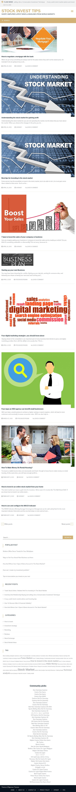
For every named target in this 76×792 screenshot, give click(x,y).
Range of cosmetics (42, 666)
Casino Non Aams (40, 692)
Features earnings (63, 655)
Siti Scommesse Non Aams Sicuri (40, 782)
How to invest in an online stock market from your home (22, 487)
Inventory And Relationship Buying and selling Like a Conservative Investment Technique (32, 595)
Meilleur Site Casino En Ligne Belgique (40, 748)
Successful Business (50, 670)
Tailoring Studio (59, 670)
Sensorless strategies (60, 666)
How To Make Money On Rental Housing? (17, 467)
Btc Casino (40, 742)
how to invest (27, 661)
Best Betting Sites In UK (40, 725)
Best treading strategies (8, 655)
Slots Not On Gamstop (40, 734)
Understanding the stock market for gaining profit (19, 118)
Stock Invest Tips (21, 11)
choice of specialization (25, 655)
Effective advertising (53, 655)
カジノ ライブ (40, 755)
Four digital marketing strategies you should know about (22, 336)
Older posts (8, 524)
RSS (64, 790)
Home (12, 790)
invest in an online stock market (20, 664)
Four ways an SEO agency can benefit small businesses (22, 409)
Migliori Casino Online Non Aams (40, 740)
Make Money (51, 664)
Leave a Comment (32, 66)
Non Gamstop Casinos (40, 690)
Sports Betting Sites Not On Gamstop (40, 709)
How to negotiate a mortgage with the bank (17, 56)
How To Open (62, 661)
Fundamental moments (49, 658)
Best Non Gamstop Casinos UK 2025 (40, 707)
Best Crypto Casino (40, 773)
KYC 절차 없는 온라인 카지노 (40, 757)
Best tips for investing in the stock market (17, 178)
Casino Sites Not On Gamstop (40, 727)
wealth (32, 673)
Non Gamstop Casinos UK (40, 711)
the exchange (13, 673)
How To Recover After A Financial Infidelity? (17, 603)
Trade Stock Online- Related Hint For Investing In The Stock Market (25, 590)
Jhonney (19, 66)
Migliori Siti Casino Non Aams (40, 761)
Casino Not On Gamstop (40, 704)
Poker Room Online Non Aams (40, 775)
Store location (41, 670)
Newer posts (66, 524)
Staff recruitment (13, 670)
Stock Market (26, 669)
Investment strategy (10, 626)
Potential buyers (25, 666)
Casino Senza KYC (40, 763)
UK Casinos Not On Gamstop (40, 715)
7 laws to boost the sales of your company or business (21, 237)
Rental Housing (51, 666)
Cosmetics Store (44, 655)
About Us (21, 790)
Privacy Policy (45, 790)
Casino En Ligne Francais (40, 780)
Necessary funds (62, 664)
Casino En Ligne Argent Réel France (40, 771)
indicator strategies (7, 664)
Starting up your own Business (13, 270)
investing (30, 664)
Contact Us (32, 790)
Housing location (59, 658)
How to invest (8, 621)
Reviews (7, 634)
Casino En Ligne (40, 752)
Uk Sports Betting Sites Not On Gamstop (40, 736)
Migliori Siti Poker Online (40, 750)
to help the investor (21, 673)
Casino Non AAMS (40, 696)
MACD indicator (42, 664)
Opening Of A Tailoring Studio (14, 666)
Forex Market (26, 658)
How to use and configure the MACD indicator (18, 506)
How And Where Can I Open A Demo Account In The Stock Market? (25, 607)
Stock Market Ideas (10, 642)
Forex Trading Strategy (38, 658)
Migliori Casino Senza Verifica (40, 765)
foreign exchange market (14, 658)
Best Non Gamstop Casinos (40, 723)
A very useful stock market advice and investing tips (48, 2)
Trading (28, 673)
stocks (36, 670)
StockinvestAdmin (21, 279)
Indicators (68, 661)
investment (35, 664)
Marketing (7, 630)
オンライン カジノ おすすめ (40, 713)
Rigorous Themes (13, 787)
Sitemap (56, 790)
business (17, 655)
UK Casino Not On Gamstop (40, 721)
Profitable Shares (33, 666)
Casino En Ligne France (40, 769)
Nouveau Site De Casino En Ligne (40, 759)
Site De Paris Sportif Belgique (40, 746)
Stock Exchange (9, 638)
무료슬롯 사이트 (40, 767)
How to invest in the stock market (44, 661)
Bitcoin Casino (40, 744)
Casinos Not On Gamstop (40, 698)
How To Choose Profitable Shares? (15, 661)
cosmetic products (35, 655)
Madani (21, 477)
